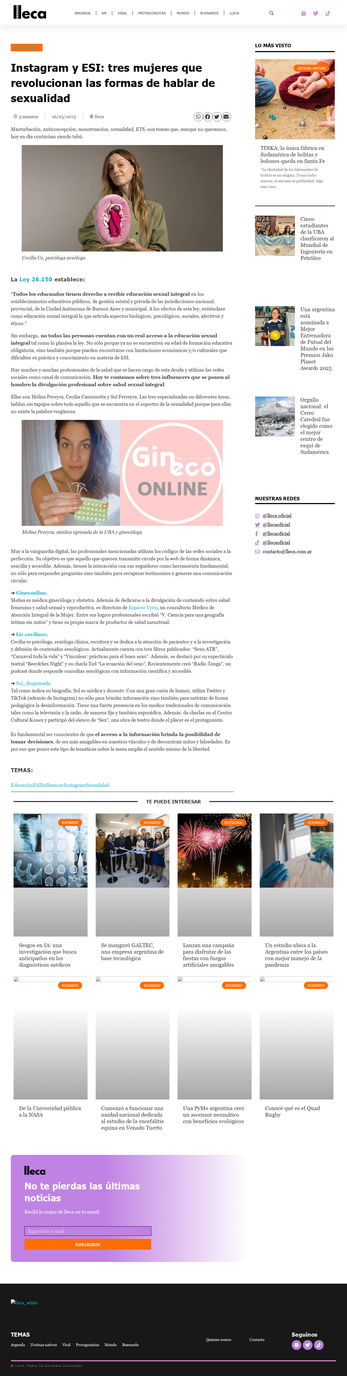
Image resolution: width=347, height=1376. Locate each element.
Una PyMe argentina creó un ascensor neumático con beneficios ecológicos (213, 1114)
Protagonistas (152, 13)
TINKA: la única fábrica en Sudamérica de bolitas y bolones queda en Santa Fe (293, 154)
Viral (122, 13)
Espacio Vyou (143, 607)
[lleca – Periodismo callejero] (48, 1170)
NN (104, 13)
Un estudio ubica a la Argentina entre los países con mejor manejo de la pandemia (296, 955)
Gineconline (31, 593)
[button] (198, 116)
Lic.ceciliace (31, 634)
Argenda (83, 13)
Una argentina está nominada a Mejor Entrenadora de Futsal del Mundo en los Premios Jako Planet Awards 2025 (317, 338)
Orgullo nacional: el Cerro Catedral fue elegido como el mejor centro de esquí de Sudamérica (316, 426)
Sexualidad (97, 785)
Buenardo (209, 13)
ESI (37, 785)
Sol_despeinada (33, 683)
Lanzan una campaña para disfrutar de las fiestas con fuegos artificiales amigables (208, 955)
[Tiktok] (328, 13)
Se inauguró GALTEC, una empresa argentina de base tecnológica (132, 952)
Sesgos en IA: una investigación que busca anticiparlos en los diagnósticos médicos (47, 955)
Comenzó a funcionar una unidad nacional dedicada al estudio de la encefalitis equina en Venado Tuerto (132, 1118)
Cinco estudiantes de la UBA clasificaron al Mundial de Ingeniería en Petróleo (317, 238)
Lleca (234, 13)
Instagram (75, 785)
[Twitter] (315, 13)
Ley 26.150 (36, 278)
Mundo (183, 13)
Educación (22, 785)
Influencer (52, 785)
